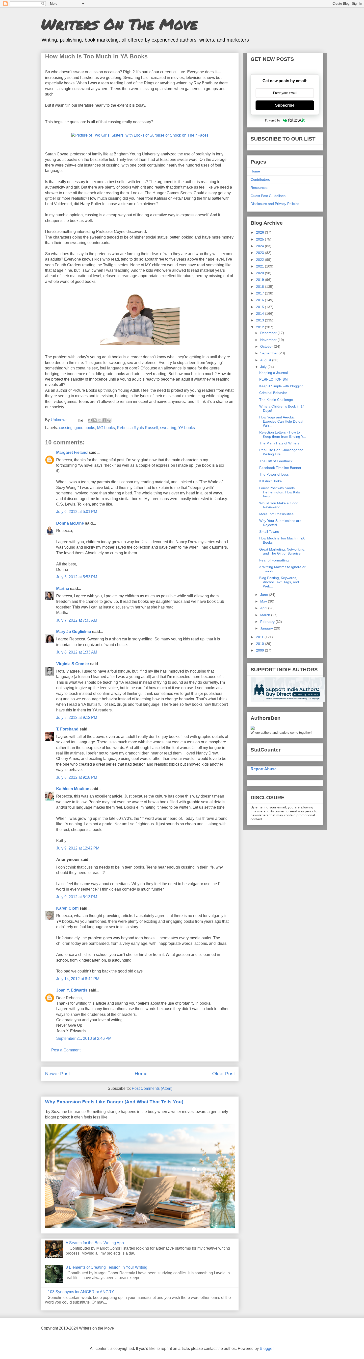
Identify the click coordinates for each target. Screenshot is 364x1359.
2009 (260, 650)
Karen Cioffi (67, 908)
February (268, 622)
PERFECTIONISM (273, 379)
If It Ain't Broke (270, 481)
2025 (260, 239)
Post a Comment (65, 1050)
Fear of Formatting (274, 560)
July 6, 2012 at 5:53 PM (76, 577)
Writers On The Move (119, 23)
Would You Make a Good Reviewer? (278, 505)
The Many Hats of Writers (279, 443)
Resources (259, 188)
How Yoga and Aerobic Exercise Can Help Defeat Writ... (281, 421)
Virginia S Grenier (72, 664)
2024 (260, 246)
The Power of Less (274, 474)
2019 (260, 280)
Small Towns (269, 532)
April (264, 608)
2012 (260, 327)
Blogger (266, 1348)
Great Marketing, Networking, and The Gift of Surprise (282, 551)
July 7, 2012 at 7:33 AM (76, 620)
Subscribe (284, 105)
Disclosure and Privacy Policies (275, 204)
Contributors (260, 179)
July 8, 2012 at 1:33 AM (76, 652)
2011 (260, 637)
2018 (260, 287)
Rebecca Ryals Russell (137, 428)
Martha (62, 588)
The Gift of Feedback (275, 461)
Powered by (273, 120)
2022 (260, 260)
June (264, 595)
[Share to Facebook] (104, 420)
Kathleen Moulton (72, 789)
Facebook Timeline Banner (280, 468)
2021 (260, 266)
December (269, 333)
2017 (260, 293)
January (267, 628)
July (263, 367)
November (269, 340)
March (265, 615)
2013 (260, 320)
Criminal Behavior (273, 393)
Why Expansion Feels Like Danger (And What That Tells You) (114, 1101)
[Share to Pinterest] (108, 420)
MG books (106, 428)
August (266, 360)
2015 (260, 307)
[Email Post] (80, 420)
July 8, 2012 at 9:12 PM (76, 717)
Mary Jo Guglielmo (73, 632)
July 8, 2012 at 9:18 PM (76, 777)
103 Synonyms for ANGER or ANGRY (81, 1292)
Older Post (223, 1073)
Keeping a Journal (273, 373)
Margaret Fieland (72, 452)
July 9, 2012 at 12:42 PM (77, 848)
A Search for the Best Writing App (95, 1243)
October (267, 346)
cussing (66, 428)
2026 (260, 232)
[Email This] (90, 420)
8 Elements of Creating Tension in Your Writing (106, 1267)
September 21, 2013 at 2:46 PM (83, 1038)
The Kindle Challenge (276, 400)
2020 (260, 273)
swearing (168, 428)
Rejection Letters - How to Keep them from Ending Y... (282, 434)
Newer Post (57, 1073)
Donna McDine (70, 523)
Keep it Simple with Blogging (281, 386)
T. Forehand (67, 729)
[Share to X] (99, 420)
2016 (260, 300)
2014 (260, 313)
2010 (260, 644)
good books (85, 428)
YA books (186, 428)
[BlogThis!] (94, 420)
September (269, 353)
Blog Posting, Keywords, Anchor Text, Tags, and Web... (279, 582)
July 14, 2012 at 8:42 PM (77, 979)
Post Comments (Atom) (152, 1088)
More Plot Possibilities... (277, 514)
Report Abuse (264, 769)
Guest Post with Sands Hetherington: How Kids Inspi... (279, 492)
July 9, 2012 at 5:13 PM (76, 897)
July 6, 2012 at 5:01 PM (76, 512)
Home (141, 1073)
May (264, 601)
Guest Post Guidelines (268, 196)
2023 (260, 253)
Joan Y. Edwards (71, 990)
